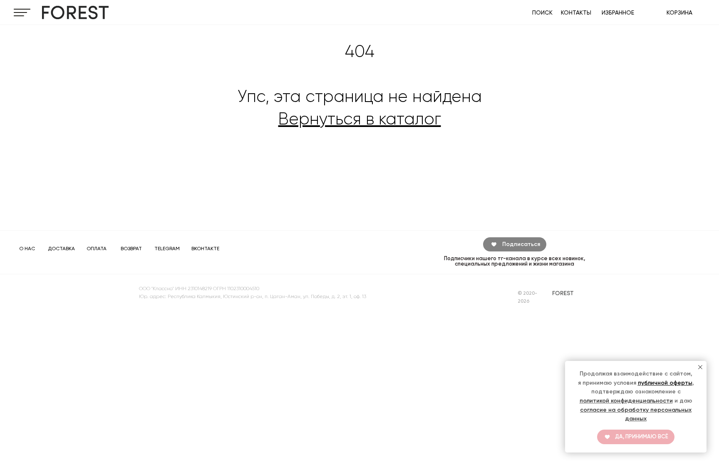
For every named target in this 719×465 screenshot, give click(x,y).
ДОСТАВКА (61, 248)
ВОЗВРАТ (131, 248)
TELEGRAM (167, 248)
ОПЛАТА (97, 248)
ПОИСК (542, 12)
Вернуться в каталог (359, 119)
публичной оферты (665, 382)
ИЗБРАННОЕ (618, 12)
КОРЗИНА (679, 12)
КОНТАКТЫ (576, 12)
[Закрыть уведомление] (700, 367)
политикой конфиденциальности (626, 400)
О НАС (27, 248)
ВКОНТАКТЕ (205, 248)
